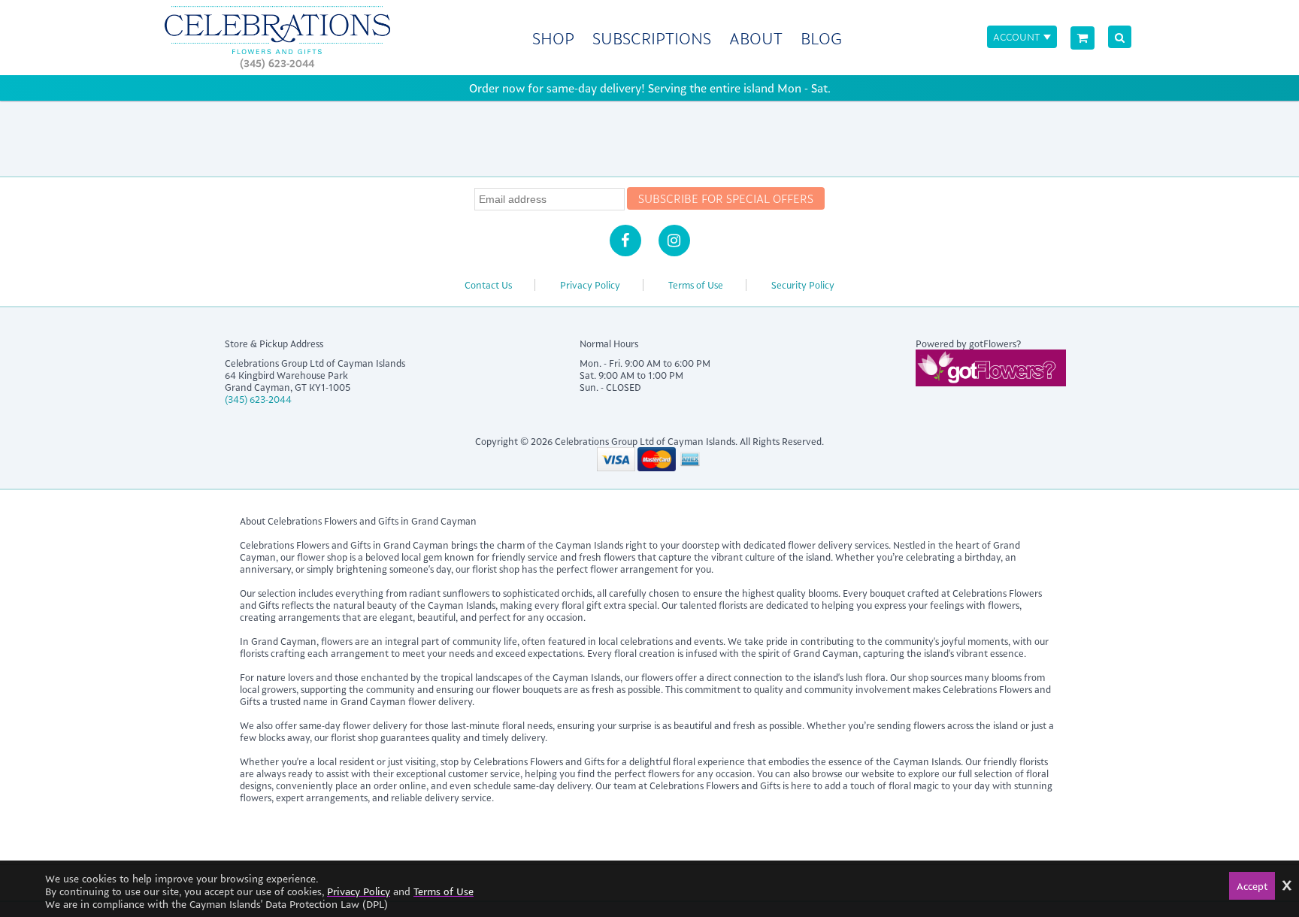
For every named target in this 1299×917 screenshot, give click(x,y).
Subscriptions (651, 38)
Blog (821, 38)
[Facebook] (625, 240)
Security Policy (802, 285)
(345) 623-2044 (277, 62)
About (756, 38)
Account (1016, 36)
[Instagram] (674, 240)
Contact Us (488, 285)
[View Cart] (1082, 38)
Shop (553, 38)
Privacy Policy (590, 285)
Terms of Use (695, 285)
